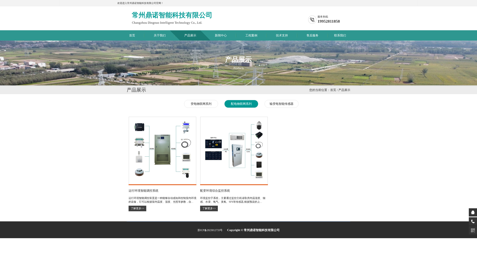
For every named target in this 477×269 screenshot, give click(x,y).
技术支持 (282, 35)
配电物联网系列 (241, 103)
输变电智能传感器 (281, 103)
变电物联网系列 (201, 103)
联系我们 (340, 35)
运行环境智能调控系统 (143, 190)
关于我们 (160, 35)
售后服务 (312, 35)
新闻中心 (221, 35)
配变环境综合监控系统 (215, 190)
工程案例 (251, 35)
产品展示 (190, 35)
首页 (132, 35)
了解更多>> (137, 208)
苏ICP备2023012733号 (210, 230)
